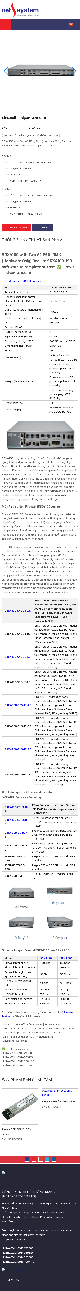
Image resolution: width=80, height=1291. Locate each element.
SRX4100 (46, 958)
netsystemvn (13, 174)
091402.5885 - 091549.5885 (24, 181)
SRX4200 (66, 958)
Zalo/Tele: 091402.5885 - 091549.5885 (28, 162)
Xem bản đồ (15, 1280)
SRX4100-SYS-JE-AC (17, 657)
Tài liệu (44, 227)
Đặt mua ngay (19, 227)
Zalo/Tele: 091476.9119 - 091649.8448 (29, 195)
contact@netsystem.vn (18, 168)
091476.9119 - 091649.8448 (24, 214)
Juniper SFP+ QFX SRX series (59, 1101)
